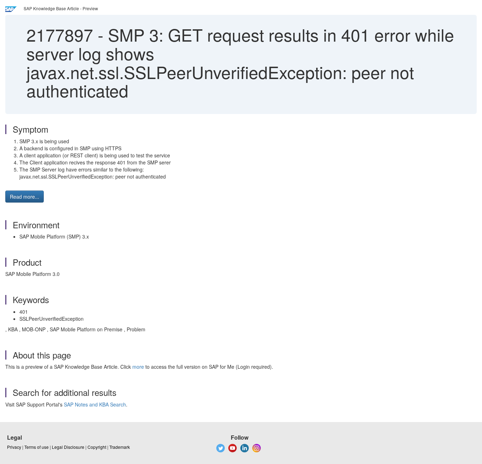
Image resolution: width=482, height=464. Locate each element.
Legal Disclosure (68, 447)
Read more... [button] (24, 196)
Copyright (97, 447)
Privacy (14, 447)
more (138, 366)
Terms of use (36, 447)
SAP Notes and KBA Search (95, 404)
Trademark (119, 447)
